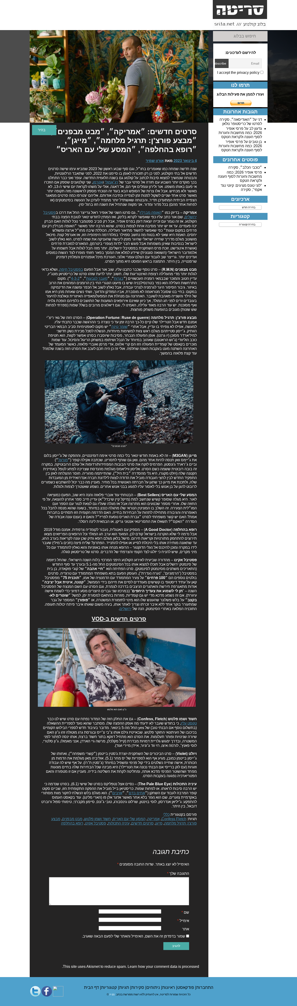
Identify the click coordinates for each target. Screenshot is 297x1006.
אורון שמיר (155, 161)
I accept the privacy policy (238, 73)
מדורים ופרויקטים (94, 24)
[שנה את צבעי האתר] (44, 130)
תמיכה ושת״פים (68, 24)
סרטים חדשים (142, 823)
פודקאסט (186, 987)
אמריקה (153, 819)
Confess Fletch (173, 819)
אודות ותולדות (199, 24)
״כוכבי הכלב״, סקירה (245, 167)
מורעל (63, 460)
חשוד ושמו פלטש (97, 819)
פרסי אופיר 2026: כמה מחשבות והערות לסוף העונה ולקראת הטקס (240, 133)
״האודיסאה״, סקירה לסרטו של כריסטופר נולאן (241, 122)
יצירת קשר (147, 22)
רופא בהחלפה (72, 823)
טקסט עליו (189, 723)
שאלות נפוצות (120, 24)
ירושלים (125, 609)
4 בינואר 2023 (185, 161)
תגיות (124, 987)
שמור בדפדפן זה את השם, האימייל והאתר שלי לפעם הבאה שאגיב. (133, 936)
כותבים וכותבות (173, 24)
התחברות (204, 987)
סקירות (138, 987)
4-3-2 (75, 278)
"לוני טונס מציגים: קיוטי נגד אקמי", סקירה (241, 188)
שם (185, 912)
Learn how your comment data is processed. (130, 967)
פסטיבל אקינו (95, 823)
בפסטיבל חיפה (71, 269)
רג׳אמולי (111, 182)
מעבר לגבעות (96, 278)
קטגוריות (109, 987)
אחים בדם (137, 793)
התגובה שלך (178, 873)
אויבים (117, 793)
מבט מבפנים (72, 819)
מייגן (158, 823)
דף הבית (92, 987)
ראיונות (169, 987)
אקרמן (98, 182)
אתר (185, 929)
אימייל (183, 921)
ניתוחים (153, 987)
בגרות (118, 278)
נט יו (112, 994)
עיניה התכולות (118, 823)
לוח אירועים (42, 24)
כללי (166, 814)
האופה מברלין (150, 213)
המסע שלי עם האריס (129, 819)
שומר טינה (119, 327)
